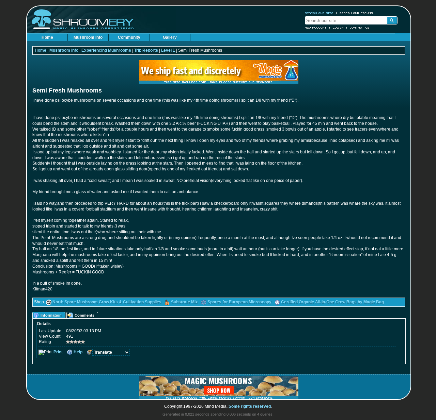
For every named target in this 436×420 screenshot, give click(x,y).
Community (129, 37)
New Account (316, 28)
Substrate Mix (184, 302)
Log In (338, 28)
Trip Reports (146, 50)
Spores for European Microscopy (239, 302)
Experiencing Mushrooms (106, 50)
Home (47, 37)
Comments (84, 315)
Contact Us (360, 28)
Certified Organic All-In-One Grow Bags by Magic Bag (332, 302)
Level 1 (168, 50)
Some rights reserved (250, 406)
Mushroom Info (88, 37)
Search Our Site (319, 13)
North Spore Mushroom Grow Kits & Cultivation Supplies (106, 302)
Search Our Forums (356, 13)
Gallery (170, 37)
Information (51, 315)
